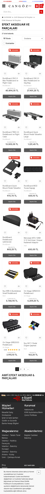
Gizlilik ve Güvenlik (9, 421)
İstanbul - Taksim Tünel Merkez (11, 436)
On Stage (27, 296)
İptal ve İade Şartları (10, 418)
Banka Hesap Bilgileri (10, 423)
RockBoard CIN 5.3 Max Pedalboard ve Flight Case (10, 80)
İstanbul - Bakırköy (9, 452)
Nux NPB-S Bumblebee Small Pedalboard (12, 292)
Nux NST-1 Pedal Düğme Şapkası (30, 344)
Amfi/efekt (7, 17)
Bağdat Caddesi (31, 435)
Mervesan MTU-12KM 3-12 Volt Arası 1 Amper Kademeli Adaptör (33, 240)
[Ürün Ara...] (41, 12)
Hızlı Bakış (18, 73)
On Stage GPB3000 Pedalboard (32, 292)
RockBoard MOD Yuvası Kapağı (30, 187)
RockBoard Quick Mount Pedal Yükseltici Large (33, 134)
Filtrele (8, 38)
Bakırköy (27, 438)
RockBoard (6, 86)
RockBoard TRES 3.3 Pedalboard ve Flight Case (11, 134)
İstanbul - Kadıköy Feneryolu (9, 442)
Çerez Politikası (30, 415)
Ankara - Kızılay (8, 454)
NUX (4, 296)
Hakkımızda (29, 409)
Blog (4, 465)
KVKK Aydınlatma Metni (33, 412)
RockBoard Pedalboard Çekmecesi (7, 239)
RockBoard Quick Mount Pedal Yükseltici (12, 187)
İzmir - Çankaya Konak (11, 457)
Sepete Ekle (12, 96)
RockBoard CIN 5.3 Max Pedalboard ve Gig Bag (32, 80)
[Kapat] (39, 472)
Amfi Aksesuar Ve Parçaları (23, 17)
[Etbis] (22, 398)
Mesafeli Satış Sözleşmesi (7, 413)
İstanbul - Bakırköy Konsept (9, 447)
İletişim (4, 468)
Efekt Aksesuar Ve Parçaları (11, 20)
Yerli (25, 246)
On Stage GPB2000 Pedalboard (11, 343)
